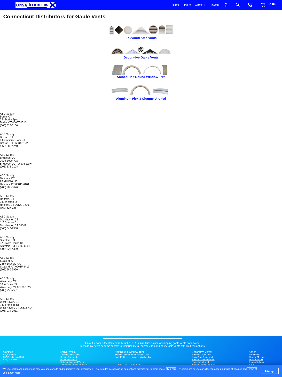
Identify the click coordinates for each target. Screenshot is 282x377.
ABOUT (200, 5)
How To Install (256, 359)
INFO (187, 5)
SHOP (176, 5)
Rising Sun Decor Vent (202, 357)
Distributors (254, 354)
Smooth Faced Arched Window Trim (132, 354)
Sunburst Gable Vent (201, 354)
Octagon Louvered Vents (72, 362)
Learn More (14, 372)
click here (171, 369)
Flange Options (256, 362)
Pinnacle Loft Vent (200, 362)
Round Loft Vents (68, 359)
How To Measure (257, 357)
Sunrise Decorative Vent (203, 359)
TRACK (214, 5)
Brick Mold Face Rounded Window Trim (133, 357)
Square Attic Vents (69, 357)
